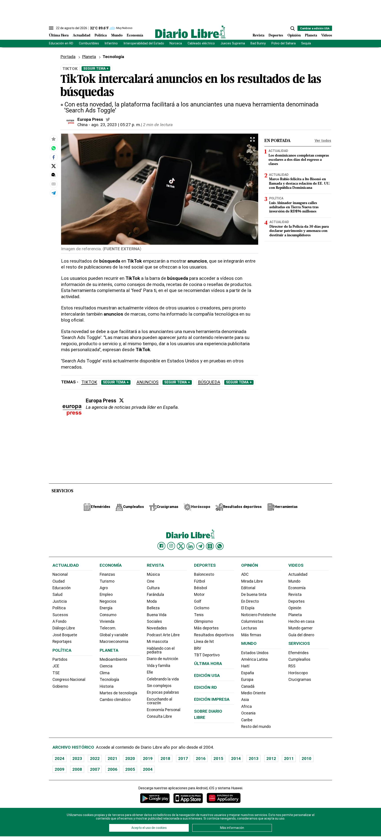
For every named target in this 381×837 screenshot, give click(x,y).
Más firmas (251, 635)
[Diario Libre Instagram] (171, 546)
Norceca (176, 43)
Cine (150, 581)
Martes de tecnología (118, 693)
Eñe (150, 672)
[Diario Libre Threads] (210, 546)
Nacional (60, 574)
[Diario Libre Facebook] (161, 546)
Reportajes (62, 641)
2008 (77, 769)
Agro (104, 588)
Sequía (306, 43)
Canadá (247, 686)
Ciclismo (201, 608)
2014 (236, 758)
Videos (326, 35)
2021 (112, 758)
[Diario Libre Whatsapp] (220, 546)
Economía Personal (163, 710)
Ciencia (106, 666)
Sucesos (60, 615)
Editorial (248, 588)
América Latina (254, 659)
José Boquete (64, 635)
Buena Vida (156, 615)
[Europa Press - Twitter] (108, 119)
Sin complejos (159, 686)
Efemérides (298, 653)
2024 (59, 758)
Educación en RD (61, 43)
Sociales (154, 621)
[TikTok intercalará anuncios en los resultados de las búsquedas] (53, 148)
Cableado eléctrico (201, 43)
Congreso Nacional (68, 679)
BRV (197, 648)
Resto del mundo (256, 726)
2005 (130, 769)
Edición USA (207, 675)
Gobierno (60, 686)
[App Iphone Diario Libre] (188, 798)
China (82, 124)
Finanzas (107, 574)
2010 (306, 758)
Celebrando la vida (163, 679)
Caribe (246, 720)
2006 (112, 769)
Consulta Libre (159, 716)
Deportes (276, 35)
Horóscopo (298, 673)
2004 (148, 769)
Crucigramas (299, 679)
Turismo (107, 581)
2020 (130, 758)
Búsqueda (209, 382)
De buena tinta (254, 594)
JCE (55, 666)
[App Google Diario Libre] (155, 798)
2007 (95, 769)
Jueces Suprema (232, 43)
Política (101, 35)
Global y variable (114, 635)
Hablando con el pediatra (161, 650)
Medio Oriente (253, 693)
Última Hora (59, 35)
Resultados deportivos (214, 635)
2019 (148, 758)
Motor (199, 594)
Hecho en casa (301, 621)
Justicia (59, 601)
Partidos (59, 659)
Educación (61, 588)
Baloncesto (204, 574)
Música (153, 574)
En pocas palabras (163, 692)
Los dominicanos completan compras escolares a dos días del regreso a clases (299, 160)
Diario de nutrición (162, 659)
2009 (59, 769)
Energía (106, 608)
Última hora (208, 663)
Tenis (199, 615)
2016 (200, 758)
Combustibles (89, 43)
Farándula (155, 594)
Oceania (248, 713)
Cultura (153, 588)
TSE (56, 673)
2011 (289, 758)
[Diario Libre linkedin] (190, 546)
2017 (183, 758)
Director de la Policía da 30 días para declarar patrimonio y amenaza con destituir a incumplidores (299, 231)
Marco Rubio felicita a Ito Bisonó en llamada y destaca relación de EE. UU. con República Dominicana (299, 183)
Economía (135, 35)
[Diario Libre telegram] (200, 546)
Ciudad (58, 581)
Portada (67, 56)
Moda (152, 601)
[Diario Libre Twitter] (181, 546)
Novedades (157, 628)
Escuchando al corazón (159, 701)
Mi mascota (157, 641)
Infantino (111, 43)
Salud (57, 594)
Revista (258, 35)
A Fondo (59, 621)
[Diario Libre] (190, 31)
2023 (77, 758)
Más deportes (206, 628)
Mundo (117, 35)
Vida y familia (158, 665)
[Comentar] (53, 175)
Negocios (108, 601)
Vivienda (107, 621)
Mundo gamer (300, 628)
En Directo (250, 601)
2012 (271, 758)
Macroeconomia (114, 641)
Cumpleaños (299, 659)
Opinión (294, 35)
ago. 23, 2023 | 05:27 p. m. (116, 124)
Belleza (153, 608)
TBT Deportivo (207, 655)
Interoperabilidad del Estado (143, 43)
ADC (244, 574)
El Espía (247, 608)
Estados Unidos (255, 653)
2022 (95, 758)
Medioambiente (113, 659)
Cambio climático (115, 699)
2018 (165, 758)
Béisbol (200, 588)
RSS (291, 666)
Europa (247, 679)
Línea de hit (204, 641)
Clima (105, 673)
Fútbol (199, 581)
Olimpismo (203, 621)
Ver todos (323, 140)
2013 (253, 758)
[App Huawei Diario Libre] (224, 798)
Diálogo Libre (63, 628)
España (247, 673)
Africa (246, 706)
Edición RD (205, 687)
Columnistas (252, 621)
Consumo (108, 615)
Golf (197, 601)
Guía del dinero (301, 635)
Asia (245, 699)
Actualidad (81, 35)
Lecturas (249, 628)
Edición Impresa (212, 699)
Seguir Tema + (95, 68)
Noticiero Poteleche (258, 615)
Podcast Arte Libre (163, 635)
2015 (218, 758)
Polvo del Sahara (283, 43)
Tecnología (109, 679)
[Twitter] (121, 400)
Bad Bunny (258, 43)
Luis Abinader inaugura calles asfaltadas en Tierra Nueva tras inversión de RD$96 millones (294, 207)
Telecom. (108, 628)
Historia (107, 686)
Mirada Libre (252, 581)
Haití (245, 666)
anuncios (147, 382)
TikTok (89, 382)
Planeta (311, 35)
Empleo (106, 594)
